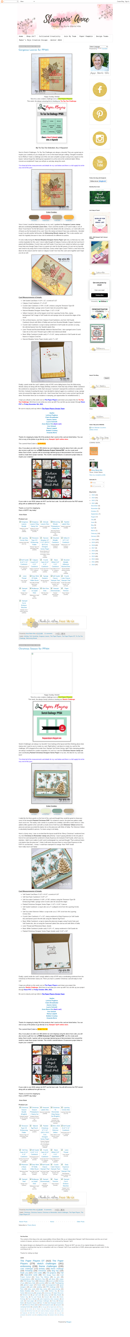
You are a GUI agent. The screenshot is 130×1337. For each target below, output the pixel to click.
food (38, 1305)
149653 (24, 612)
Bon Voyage (43, 1307)
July (92, 519)
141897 (34, 585)
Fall (31, 636)
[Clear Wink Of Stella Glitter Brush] (34, 580)
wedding (39, 1287)
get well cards (37, 1295)
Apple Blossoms (58, 1293)
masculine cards (30, 1275)
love (49, 1283)
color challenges (26, 1269)
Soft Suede (34, 220)
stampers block (53, 1314)
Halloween (42, 1281)
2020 (93, 539)
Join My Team (70, 36)
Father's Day (24, 1297)
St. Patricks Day (39, 1309)
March (93, 530)
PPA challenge (51, 1287)
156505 (34, 549)
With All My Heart (31, 1311)
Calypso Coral (45, 220)
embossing (25, 1266)
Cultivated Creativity (49, 36)
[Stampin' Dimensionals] (55, 591)
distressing (30, 1293)
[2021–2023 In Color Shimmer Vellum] (55, 1132)
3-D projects (51, 1273)
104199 (24, 582)
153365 (34, 531)
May (92, 525)
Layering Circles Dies (24, 542)
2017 (93, 548)
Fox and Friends (36, 1297)
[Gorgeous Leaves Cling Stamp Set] (34, 526)
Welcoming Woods (31, 638)
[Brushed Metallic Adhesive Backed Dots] (66, 566)
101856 (66, 547)
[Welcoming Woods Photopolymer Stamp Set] (55, 528)
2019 (93, 542)
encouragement (51, 1285)
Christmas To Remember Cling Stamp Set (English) (55, 1120)
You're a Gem (39, 1291)
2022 (93, 500)
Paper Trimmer (65, 593)
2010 (93, 564)
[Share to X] (60, 634)
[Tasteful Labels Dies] (66, 524)
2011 (93, 562)
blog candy (43, 1289)
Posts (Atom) (32, 1225)
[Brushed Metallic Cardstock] (55, 542)
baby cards (31, 1289)
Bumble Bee (69, 220)
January (94, 536)
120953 (45, 571)
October (94, 511)
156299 (45, 1113)
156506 (66, 573)
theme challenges (48, 1266)
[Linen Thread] (24, 578)
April (92, 528)
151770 (24, 544)
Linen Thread (24, 580)
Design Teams (102, 36)
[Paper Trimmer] (66, 591)
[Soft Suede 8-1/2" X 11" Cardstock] (24, 564)
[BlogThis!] (58, 634)
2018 (93, 545)
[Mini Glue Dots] (45, 591)
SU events (29, 1309)
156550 (55, 535)
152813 (24, 594)
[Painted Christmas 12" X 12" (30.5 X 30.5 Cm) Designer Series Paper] (45, 1139)
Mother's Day (53, 1291)
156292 (45, 1147)
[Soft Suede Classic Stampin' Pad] (55, 580)
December (94, 506)
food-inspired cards (47, 1305)
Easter (39, 1285)
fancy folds (31, 1283)
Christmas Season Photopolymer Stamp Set (34, 1118)
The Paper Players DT (68, 636)
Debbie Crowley (51, 430)
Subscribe (99, 295)
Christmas (27, 1212)
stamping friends (25, 1307)
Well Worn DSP (34, 1313)
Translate (104, 48)
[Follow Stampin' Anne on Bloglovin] (98, 182)
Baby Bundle (57, 1295)
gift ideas (52, 1279)
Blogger (68, 1322)
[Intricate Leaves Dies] (45, 524)
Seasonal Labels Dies (45, 1112)
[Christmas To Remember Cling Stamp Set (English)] (55, 1116)
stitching (61, 1314)
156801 (24, 1119)
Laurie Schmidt (51, 422)
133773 (45, 582)
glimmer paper (28, 1285)
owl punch (58, 1305)
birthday (26, 636)
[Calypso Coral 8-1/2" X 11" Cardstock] (34, 566)
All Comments (96, 486)
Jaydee (51, 413)
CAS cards (37, 1273)
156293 (34, 1120)
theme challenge (57, 1269)
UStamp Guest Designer (52, 1309)
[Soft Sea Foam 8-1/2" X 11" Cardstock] (24, 1156)
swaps (61, 1279)
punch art (52, 1281)
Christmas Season (36, 1212)
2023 (93, 497)
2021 (93, 503)
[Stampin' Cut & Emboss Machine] (24, 607)
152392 (66, 594)
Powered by (94, 301)
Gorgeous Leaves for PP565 (34, 50)
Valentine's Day (40, 1279)
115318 (24, 569)
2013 (93, 556)
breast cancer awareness (47, 1313)
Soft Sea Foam (45, 814)
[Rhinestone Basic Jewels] (24, 1169)
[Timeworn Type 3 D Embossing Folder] (34, 544)
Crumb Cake (57, 220)
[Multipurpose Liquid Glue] (34, 593)
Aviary (54, 1301)
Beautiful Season (32, 1303)
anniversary (47, 1293)
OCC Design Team (49, 1275)
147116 (66, 585)
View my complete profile (97, 475)
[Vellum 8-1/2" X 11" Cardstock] (66, 542)
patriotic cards (31, 1314)
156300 (55, 1123)
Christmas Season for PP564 (34, 649)
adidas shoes (93, 429)
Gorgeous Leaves (44, 636)
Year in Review (32, 1299)
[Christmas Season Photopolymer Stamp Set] (34, 1114)
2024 (93, 495)
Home (21, 36)
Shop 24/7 (31, 36)
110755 (34, 598)
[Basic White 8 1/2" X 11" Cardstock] (55, 566)
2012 (93, 559)
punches (42, 1283)
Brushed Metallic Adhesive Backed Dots (66, 570)
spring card (47, 1295)
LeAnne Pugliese (52, 415)
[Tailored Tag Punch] (34, 1128)
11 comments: (48, 633)
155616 (55, 1137)
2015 (93, 550)
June (93, 522)
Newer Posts (23, 1221)
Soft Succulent (57, 814)
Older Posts (80, 1221)
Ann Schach (51, 426)
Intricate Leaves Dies (45, 526)
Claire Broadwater (51, 417)
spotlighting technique (42, 1314)
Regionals (24, 1313)
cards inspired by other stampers (49, 1299)
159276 (55, 571)
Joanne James (52, 419)
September (95, 514)
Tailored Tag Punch (34, 1130)
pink (31, 1287)
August (93, 517)
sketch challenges (63, 1212)
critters (54, 1297)
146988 (24, 1161)
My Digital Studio (52, 1307)
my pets (57, 1277)
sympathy (35, 1307)
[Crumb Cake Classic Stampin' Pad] (66, 580)
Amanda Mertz (52, 432)
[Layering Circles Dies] (24, 540)
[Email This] (57, 634)
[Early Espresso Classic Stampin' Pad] (66, 1171)
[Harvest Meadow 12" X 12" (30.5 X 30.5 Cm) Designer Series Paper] (45, 549)
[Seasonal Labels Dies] (45, 1110)
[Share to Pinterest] (64, 634)
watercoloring (55, 1289)
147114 (66, 1176)
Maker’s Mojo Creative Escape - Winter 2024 (40, 40)
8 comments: (48, 1209)
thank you (24, 1273)
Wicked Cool (26, 1295)
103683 (45, 594)
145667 (34, 1131)
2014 (93, 553)
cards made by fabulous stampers (46, 1311)
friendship (35, 636)
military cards (60, 1311)
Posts (94, 482)
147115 (55, 585)
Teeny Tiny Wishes (42, 1277)
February (94, 533)
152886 (66, 527)
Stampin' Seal (24, 593)
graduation (22, 1314)
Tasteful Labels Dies (65, 526)
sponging (39, 1293)
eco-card (59, 1313)
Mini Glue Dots (44, 593)
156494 (45, 557)
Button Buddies (25, 1291)
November (94, 508)
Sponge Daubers (45, 580)
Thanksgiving (59, 1283)
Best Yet (42, 1303)
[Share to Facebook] (62, 634)
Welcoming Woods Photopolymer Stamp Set (55, 532)
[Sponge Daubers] (45, 578)
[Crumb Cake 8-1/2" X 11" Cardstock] (45, 566)
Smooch (46, 1297)
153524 (55, 547)
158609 (24, 531)
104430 (55, 595)
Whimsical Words (29, 1305)
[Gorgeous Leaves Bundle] (24, 526)
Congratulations (25, 1279)
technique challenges (43, 1301)
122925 (34, 571)
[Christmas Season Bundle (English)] (24, 1114)
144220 (24, 1174)
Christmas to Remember (50, 1212)
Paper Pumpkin (86, 36)
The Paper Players (65, 99)
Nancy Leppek (52, 428)
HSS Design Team (29, 1281)
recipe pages (30, 1301)
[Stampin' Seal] (24, 591)
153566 (45, 527)
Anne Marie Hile (47, 424)
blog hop (55, 1271)
